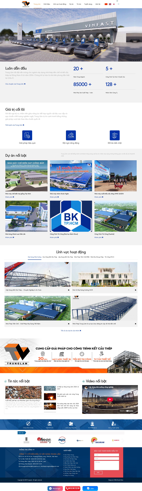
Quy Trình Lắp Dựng (70, 469)
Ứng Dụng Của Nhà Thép (71, 457)
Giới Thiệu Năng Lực (70, 465)
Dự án (71, 4)
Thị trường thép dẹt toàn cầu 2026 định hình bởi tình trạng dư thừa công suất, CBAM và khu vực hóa (68, 409)
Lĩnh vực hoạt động (59, 4)
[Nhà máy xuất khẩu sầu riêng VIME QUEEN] (116, 175)
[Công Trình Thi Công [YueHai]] (116, 216)
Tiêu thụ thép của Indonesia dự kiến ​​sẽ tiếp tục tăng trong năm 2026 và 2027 (68, 390)
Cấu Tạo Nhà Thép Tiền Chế (72, 471)
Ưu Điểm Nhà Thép (69, 461)
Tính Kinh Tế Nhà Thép (70, 459)
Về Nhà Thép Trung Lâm (71, 473)
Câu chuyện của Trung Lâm (14, 84)
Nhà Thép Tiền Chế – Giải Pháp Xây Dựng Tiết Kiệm (23, 324)
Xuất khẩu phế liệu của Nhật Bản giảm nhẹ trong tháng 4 (22, 400)
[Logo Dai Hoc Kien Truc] (116, 440)
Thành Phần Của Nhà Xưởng (72, 467)
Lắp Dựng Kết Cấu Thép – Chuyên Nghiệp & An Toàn (23, 290)
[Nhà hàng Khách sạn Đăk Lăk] (26, 216)
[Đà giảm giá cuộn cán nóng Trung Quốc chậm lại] (50, 400)
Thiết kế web (117, 480)
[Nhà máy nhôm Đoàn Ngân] (71, 175)
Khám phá (9, 197)
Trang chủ (37, 4)
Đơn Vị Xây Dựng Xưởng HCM (83, 290)
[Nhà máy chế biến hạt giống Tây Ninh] (26, 175)
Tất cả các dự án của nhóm (70, 331)
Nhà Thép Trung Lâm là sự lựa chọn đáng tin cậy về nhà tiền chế (94, 324)
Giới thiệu (47, 4)
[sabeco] (98, 440)
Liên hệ (97, 4)
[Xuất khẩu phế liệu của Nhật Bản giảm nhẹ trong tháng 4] (23, 392)
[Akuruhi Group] (80, 440)
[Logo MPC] (44, 440)
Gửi (98, 472)
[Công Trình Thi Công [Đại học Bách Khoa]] (71, 216)
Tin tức (79, 4)
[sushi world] (26, 440)
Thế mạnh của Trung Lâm (14, 125)
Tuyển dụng (88, 4)
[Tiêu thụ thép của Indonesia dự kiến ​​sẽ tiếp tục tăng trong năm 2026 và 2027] (50, 390)
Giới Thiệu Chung (69, 454)
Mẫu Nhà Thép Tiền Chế (71, 463)
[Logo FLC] (62, 440)
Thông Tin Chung (69, 475)
